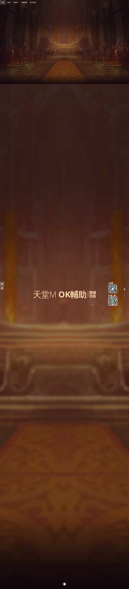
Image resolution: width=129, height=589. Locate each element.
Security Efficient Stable (93, 302)
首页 (3, 2)
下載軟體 (24, 2)
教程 (9, 2)
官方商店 (33, 2)
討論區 (15, 2)
